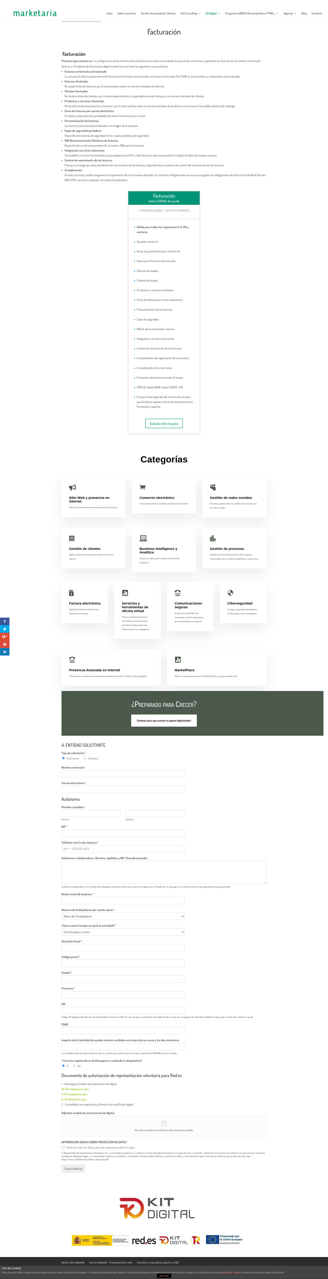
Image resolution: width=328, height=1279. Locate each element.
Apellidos (129, 819)
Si (68, 1066)
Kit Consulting (189, 13)
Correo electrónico (74, 783)
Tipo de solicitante (74, 753)
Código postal (71, 957)
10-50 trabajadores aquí (75, 1089)
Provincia (68, 988)
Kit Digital (211, 13)
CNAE (65, 1024)
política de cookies (231, 1272)
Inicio (109, 13)
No (79, 1066)
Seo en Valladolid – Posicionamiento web (110, 1262)
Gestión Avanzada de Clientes (158, 13)
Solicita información (164, 423)
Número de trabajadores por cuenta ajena (88, 910)
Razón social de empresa (78, 894)
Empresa (93, 758)
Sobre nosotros (126, 13)
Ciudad (67, 972)
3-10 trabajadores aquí (74, 1094)
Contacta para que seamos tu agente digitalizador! (164, 720)
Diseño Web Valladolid (73, 1262)
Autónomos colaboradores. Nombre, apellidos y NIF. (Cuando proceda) (104, 858)
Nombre (65, 819)
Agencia (288, 13)
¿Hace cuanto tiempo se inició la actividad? (89, 925)
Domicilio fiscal (72, 941)
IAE (63, 1004)
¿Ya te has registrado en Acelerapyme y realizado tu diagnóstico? (102, 1060)
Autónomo (73, 758)
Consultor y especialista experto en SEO (158, 1262)
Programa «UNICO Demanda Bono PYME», (250, 13)
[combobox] (66, 848)
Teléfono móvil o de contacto (80, 842)
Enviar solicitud (73, 1169)
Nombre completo (74, 807)
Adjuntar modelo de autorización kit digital (88, 1113)
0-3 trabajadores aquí (74, 1099)
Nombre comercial (73, 767)
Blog (304, 13)
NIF (65, 827)
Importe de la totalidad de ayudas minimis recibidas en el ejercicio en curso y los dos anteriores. (121, 1040)
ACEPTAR (164, 1276)
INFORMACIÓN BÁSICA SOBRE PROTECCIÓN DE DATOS (95, 1142)
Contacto (316, 13)
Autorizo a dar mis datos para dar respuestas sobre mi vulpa (101, 1147)
